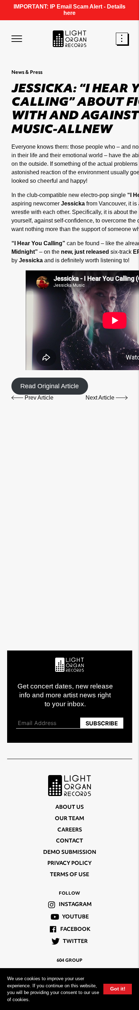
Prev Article (38, 398)
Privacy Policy (69, 863)
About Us (69, 807)
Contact (69, 841)
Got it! (117, 989)
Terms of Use (69, 875)
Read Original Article (49, 386)
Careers (69, 830)
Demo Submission (69, 852)
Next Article (101, 398)
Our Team (69, 819)
